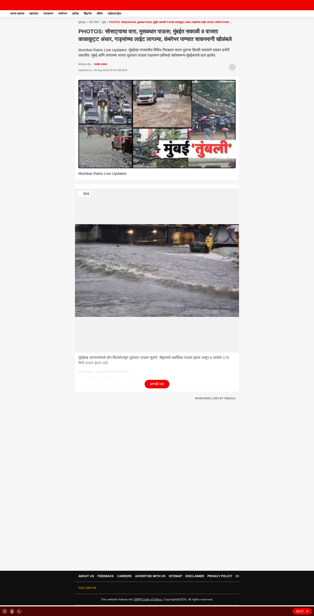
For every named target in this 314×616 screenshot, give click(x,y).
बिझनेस (88, 13)
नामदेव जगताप (100, 64)
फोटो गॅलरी (94, 22)
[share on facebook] (12, 611)
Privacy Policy (219, 576)
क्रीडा (75, 13)
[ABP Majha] (4, 13)
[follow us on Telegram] (227, 587)
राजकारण (48, 13)
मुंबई (104, 22)
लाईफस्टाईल (114, 13)
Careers (124, 576)
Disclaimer (194, 576)
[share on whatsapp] (19, 611)
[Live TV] (300, 5)
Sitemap (175, 576)
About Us (86, 576)
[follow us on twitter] (197, 587)
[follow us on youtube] (215, 587)
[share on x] (4, 611)
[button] (310, 12)
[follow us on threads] (209, 587)
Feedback (105, 576)
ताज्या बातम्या (17, 13)
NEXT (300, 611)
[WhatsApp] (308, 5)
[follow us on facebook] (203, 587)
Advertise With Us (150, 576)
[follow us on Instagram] (221, 587)
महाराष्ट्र (33, 13)
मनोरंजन (62, 13)
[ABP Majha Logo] (14, 5)
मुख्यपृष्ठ (82, 22)
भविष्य (100, 13)
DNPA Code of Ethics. (148, 599)
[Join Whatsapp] (233, 587)
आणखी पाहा (157, 384)
